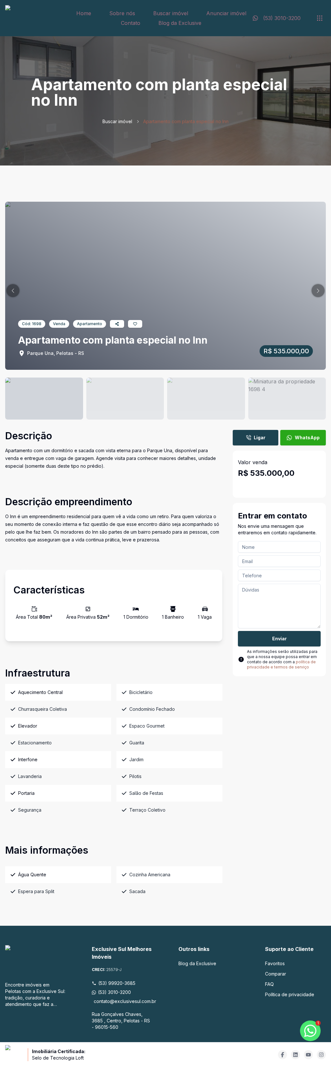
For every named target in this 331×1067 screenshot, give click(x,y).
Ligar (259, 437)
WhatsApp (307, 437)
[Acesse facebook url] (282, 1054)
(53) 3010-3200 (114, 992)
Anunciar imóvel (226, 13)
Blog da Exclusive (179, 23)
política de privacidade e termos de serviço (281, 664)
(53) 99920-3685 (116, 983)
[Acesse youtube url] (308, 1054)
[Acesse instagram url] (321, 1054)
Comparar (275, 973)
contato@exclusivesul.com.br (123, 1001)
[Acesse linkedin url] (295, 1054)
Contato (130, 23)
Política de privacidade (289, 994)
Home (83, 13)
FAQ (269, 984)
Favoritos (275, 963)
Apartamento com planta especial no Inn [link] (186, 121)
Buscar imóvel (170, 13)
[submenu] (320, 18)
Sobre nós (122, 13)
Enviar (279, 638)
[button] (12, 290)
